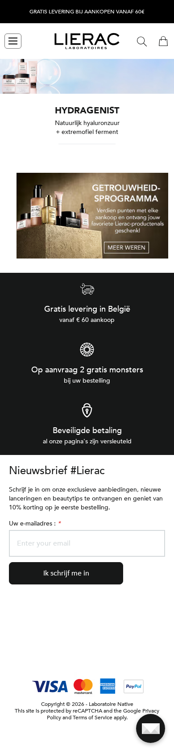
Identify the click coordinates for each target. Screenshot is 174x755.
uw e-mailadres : (34, 523)
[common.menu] (12, 41)
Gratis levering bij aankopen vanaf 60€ (87, 11)
